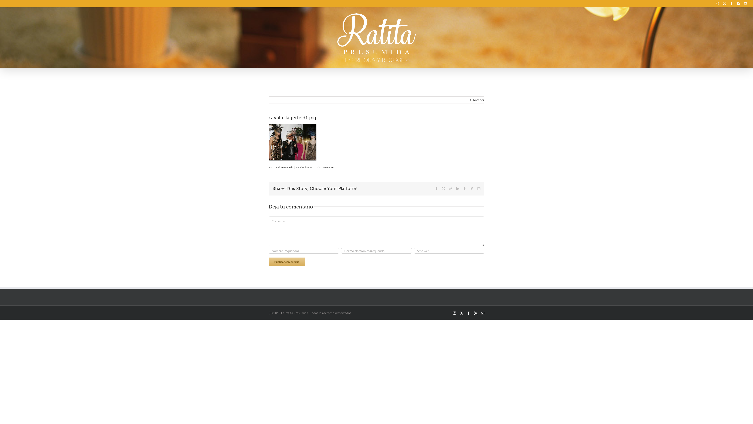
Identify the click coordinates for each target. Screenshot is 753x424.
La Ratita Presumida (283, 167)
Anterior (478, 100)
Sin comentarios (325, 167)
